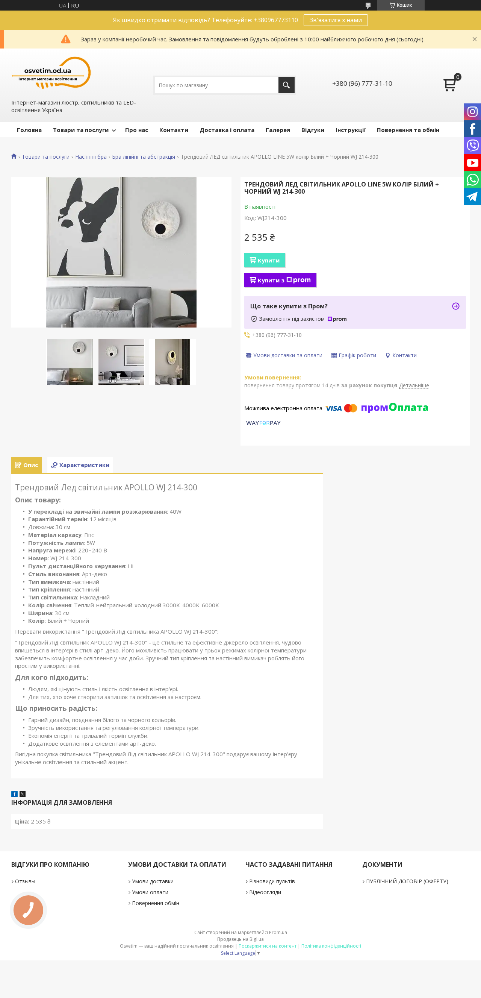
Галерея (278, 129)
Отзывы (25, 881)
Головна (29, 129)
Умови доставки (153, 881)
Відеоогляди (265, 892)
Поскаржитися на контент (267, 946)
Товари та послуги (81, 129)
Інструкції (351, 129)
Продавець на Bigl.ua (240, 939)
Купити (269, 260)
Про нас (136, 129)
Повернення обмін (155, 903)
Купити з (271, 280)
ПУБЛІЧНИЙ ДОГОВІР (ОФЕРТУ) (407, 881)
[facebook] (14, 795)
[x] (23, 795)
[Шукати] (286, 85)
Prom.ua (278, 932)
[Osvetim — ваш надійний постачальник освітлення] (51, 72)
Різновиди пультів (272, 881)
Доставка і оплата (227, 129)
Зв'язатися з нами (336, 20)
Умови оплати (150, 892)
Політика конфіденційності (331, 946)
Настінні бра (91, 156)
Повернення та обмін (408, 129)
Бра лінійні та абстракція (143, 156)
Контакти (173, 129)
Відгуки (312, 129)
